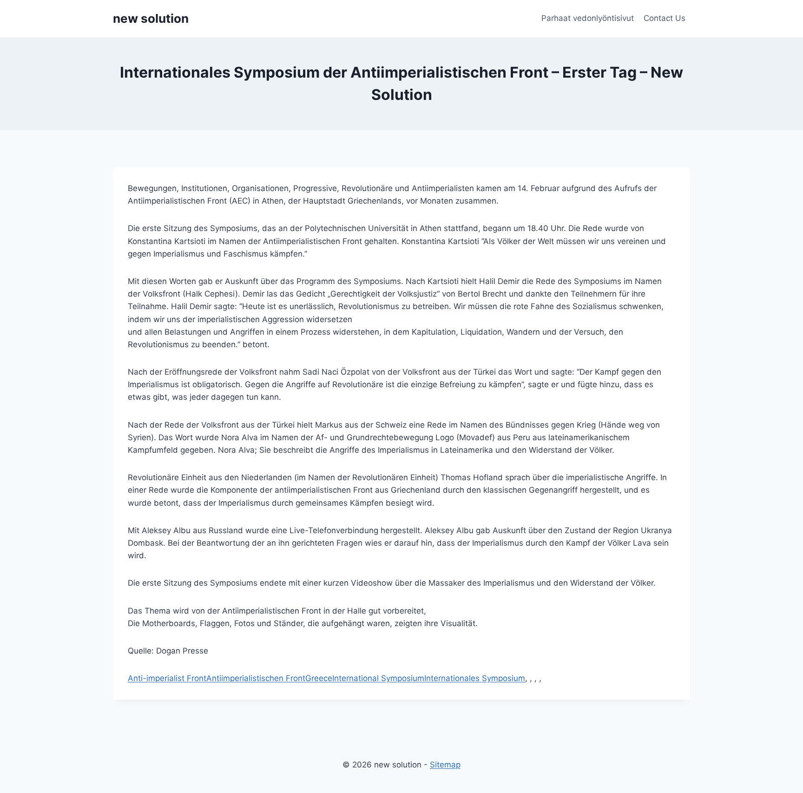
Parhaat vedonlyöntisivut (587, 18)
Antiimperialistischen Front (255, 678)
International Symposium (378, 678)
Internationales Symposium (474, 678)
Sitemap (445, 764)
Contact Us (664, 18)
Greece (318, 678)
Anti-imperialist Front (167, 678)
